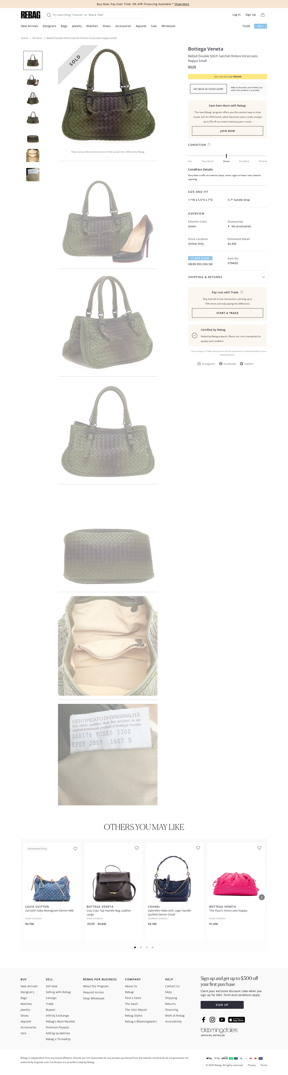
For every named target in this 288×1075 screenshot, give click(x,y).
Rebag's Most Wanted (60, 1021)
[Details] (241, 292)
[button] (108, 95)
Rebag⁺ (129, 992)
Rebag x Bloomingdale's (141, 1021)
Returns (170, 1004)
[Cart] (263, 15)
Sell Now (52, 986)
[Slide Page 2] (141, 947)
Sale (154, 26)
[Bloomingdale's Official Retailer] (219, 1031)
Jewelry (77, 26)
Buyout (50, 1010)
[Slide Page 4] (153, 947)
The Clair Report (136, 1010)
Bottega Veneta (205, 49)
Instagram (208, 364)
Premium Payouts (57, 1027)
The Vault (131, 1004)
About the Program (96, 986)
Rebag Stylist (133, 1015)
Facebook (230, 364)
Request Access (93, 992)
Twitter (249, 364)
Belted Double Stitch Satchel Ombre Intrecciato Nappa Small (223, 58)
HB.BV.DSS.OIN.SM (200, 264)
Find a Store (133, 998)
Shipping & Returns (205, 277)
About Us (131, 986)
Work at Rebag (175, 1015)
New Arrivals (29, 26)
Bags (64, 26)
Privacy (252, 1065)
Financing (171, 1010)
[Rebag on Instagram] (212, 1019)
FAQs (168, 992)
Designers (49, 26)
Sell (260, 26)
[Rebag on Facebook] (204, 1019)
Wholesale (168, 26)
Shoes (107, 26)
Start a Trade (227, 313)
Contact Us (172, 986)
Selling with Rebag (58, 992)
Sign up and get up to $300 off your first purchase (229, 981)
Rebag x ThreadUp (58, 1039)
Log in (237, 14)
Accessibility (173, 1021)
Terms (263, 1065)
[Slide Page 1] (135, 947)
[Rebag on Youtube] (222, 1019)
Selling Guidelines (58, 1033)
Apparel (141, 26)
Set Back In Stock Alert (208, 89)
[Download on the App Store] (236, 1020)
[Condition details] (208, 144)
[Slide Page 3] (147, 947)
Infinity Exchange (57, 1015)
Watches (92, 26)
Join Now (227, 131)
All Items (37, 38)
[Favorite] (75, 848)
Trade (246, 26)
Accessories (123, 26)
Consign (51, 998)
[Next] (262, 897)
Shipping (171, 998)
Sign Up (250, 14)
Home (24, 38)
